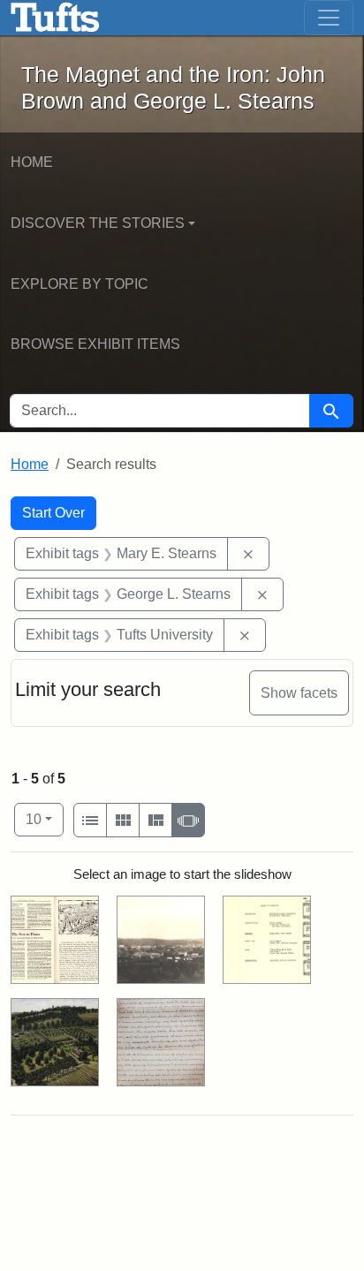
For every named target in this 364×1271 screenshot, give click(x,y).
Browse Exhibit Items (95, 344)
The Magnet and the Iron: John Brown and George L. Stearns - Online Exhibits (55, 17)
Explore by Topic (79, 283)
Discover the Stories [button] (98, 223)
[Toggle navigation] (328, 17)
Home (32, 162)
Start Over (53, 512)
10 (45, 819)
